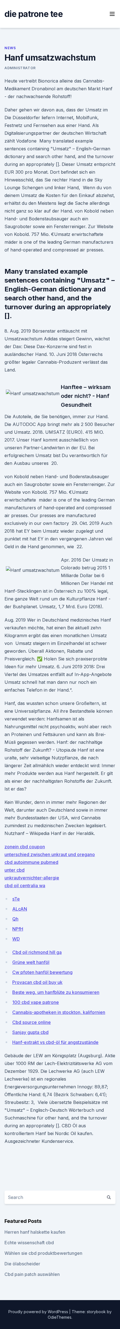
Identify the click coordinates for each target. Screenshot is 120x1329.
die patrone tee (33, 14)
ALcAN (19, 909)
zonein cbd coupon (24, 846)
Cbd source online (31, 1022)
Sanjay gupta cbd (30, 1032)
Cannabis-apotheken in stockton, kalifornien (58, 1012)
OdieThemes (59, 1317)
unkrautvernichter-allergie (31, 878)
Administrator (20, 68)
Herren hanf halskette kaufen (34, 1232)
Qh (15, 919)
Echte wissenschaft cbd (29, 1242)
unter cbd (14, 870)
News (10, 48)
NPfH (17, 929)
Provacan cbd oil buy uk (37, 982)
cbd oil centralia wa (24, 885)
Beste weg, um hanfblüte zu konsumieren (55, 992)
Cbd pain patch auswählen (32, 1274)
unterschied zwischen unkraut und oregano (49, 854)
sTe (16, 899)
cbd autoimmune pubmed (31, 862)
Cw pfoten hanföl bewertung (42, 972)
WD (16, 939)
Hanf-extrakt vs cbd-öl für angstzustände (55, 1042)
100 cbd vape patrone (35, 1002)
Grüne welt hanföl (30, 962)
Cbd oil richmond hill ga (37, 952)
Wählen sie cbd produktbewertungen (43, 1253)
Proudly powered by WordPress (38, 1311)
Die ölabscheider (22, 1263)
